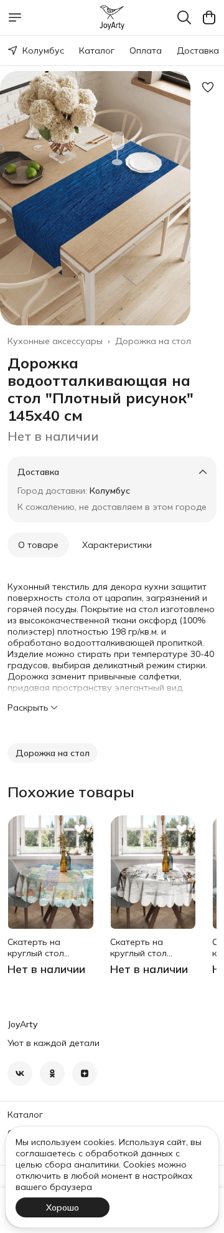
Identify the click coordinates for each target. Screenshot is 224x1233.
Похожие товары (70, 791)
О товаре (38, 544)
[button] (52, 753)
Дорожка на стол (153, 341)
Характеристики (117, 544)
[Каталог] (14, 17)
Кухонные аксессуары (55, 341)
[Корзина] (209, 17)
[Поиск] (184, 17)
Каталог (96, 50)
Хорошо (62, 1207)
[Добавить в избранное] (208, 87)
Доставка (198, 50)
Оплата (145, 50)
